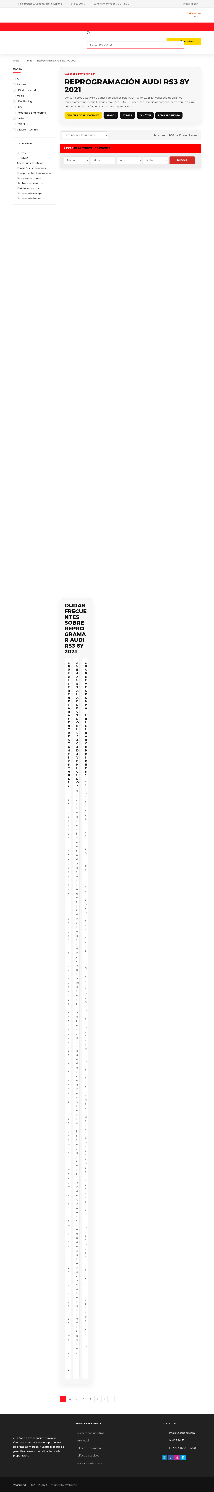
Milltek (21, 95)
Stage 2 (127, 115)
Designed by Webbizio (62, 1485)
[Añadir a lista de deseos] (86, 179)
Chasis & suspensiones (31, 168)
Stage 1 (110, 115)
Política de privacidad (89, 1448)
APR (19, 78)
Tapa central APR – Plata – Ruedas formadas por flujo (185, 215)
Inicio (16, 60)
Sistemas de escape (29, 193)
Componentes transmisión (34, 173)
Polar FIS (22, 124)
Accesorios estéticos (30, 163)
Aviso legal (82, 1440)
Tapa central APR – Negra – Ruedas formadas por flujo (76, 201)
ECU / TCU (145, 115)
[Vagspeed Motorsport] (44, 15)
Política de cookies (87, 1455)
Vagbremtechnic (27, 129)
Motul (20, 118)
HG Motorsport (26, 90)
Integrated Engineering (31, 112)
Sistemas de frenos (29, 198)
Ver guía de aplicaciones (83, 115)
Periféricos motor (28, 188)
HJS (19, 107)
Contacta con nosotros (90, 1433)
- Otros (21, 153)
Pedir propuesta (169, 115)
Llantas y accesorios (30, 183)
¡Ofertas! (22, 158)
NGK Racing (24, 101)
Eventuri (22, 84)
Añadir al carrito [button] (76, 238)
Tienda (28, 60)
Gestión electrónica (29, 178)
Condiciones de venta (89, 1463)
